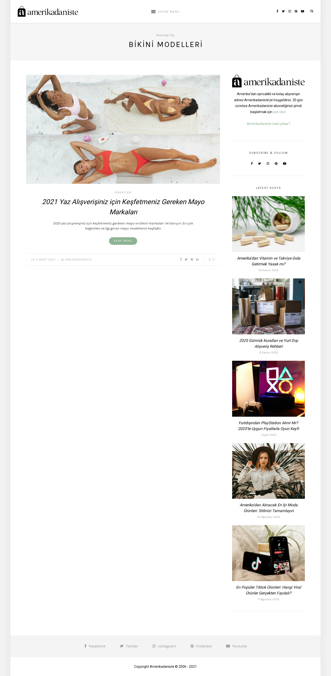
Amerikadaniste (78, 259)
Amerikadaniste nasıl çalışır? (268, 124)
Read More (123, 240)
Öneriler (123, 192)
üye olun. (280, 112)
